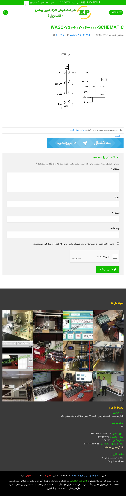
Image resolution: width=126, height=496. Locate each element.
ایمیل (115, 213)
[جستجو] (5, 12)
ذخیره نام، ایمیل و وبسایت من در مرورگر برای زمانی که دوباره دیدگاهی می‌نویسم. (73, 244)
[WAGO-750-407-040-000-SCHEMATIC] (83, 82)
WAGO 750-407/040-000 (82, 35)
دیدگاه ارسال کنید (77, 130)
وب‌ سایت (114, 228)
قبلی (119, 136)
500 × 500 (61, 35)
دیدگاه (115, 169)
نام (117, 198)
